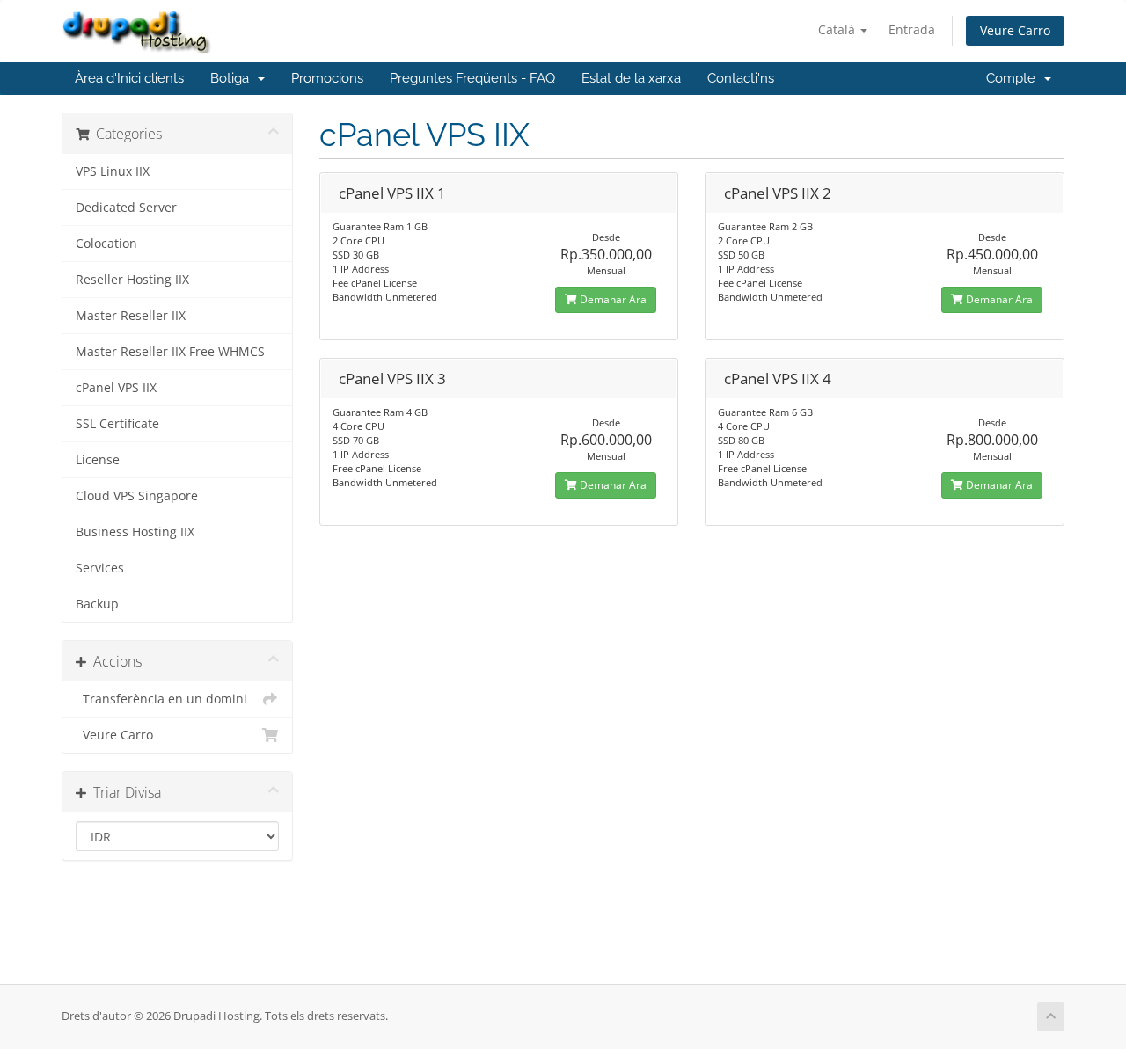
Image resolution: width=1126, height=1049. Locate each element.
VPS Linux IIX (113, 171)
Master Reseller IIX (131, 316)
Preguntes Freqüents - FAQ (472, 78)
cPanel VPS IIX (116, 388)
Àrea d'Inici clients (129, 78)
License (98, 460)
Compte (1014, 78)
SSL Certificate (117, 424)
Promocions (327, 78)
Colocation (106, 243)
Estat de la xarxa (631, 78)
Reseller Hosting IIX (132, 280)
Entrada (911, 29)
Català (838, 29)
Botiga (233, 78)
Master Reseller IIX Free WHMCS (170, 352)
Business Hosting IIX (135, 532)
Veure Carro (1015, 30)
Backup (97, 604)
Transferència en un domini (161, 699)
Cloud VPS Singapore (137, 496)
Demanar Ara (612, 299)
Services (100, 568)
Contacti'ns (740, 78)
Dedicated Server (126, 207)
